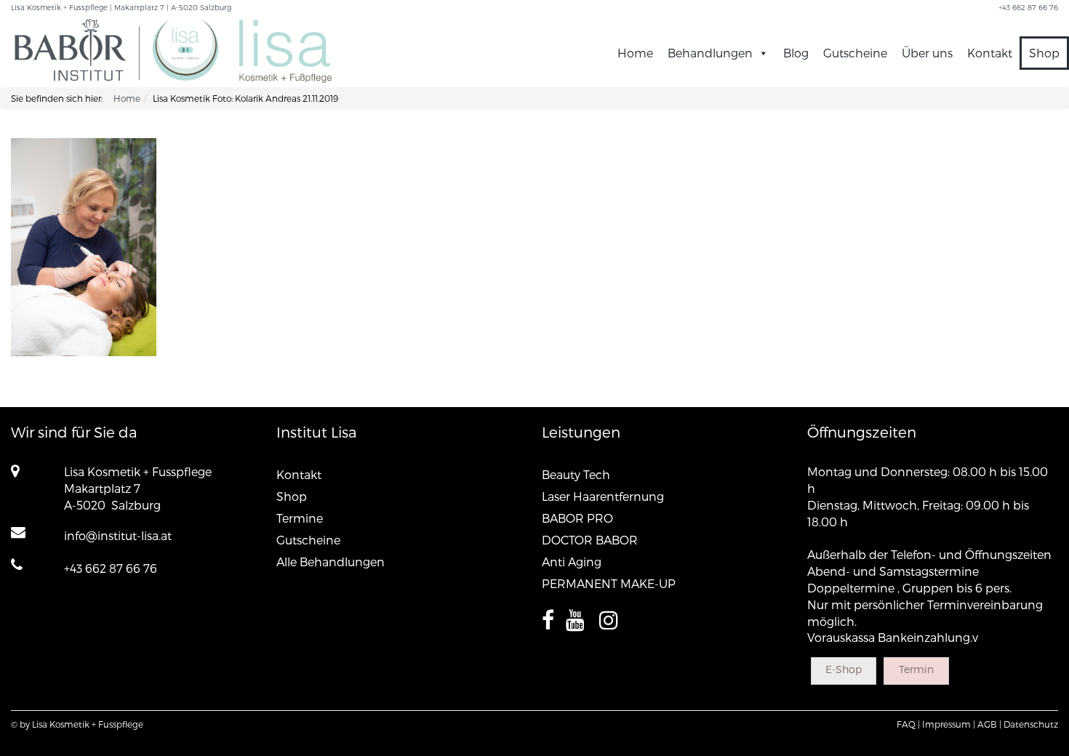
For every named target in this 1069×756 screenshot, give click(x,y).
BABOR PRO (577, 518)
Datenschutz (1031, 724)
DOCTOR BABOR (590, 540)
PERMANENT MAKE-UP (609, 583)
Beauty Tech (576, 474)
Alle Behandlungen (330, 561)
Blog (796, 53)
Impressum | (948, 724)
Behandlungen (710, 53)
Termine (299, 518)
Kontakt (989, 53)
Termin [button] (916, 669)
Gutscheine (855, 53)
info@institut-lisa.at (118, 535)
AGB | (989, 724)
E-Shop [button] (843, 669)
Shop (1044, 53)
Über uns (927, 53)
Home (635, 53)
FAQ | (908, 724)
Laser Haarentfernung (603, 496)
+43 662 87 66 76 (110, 568)
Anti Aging (571, 561)
